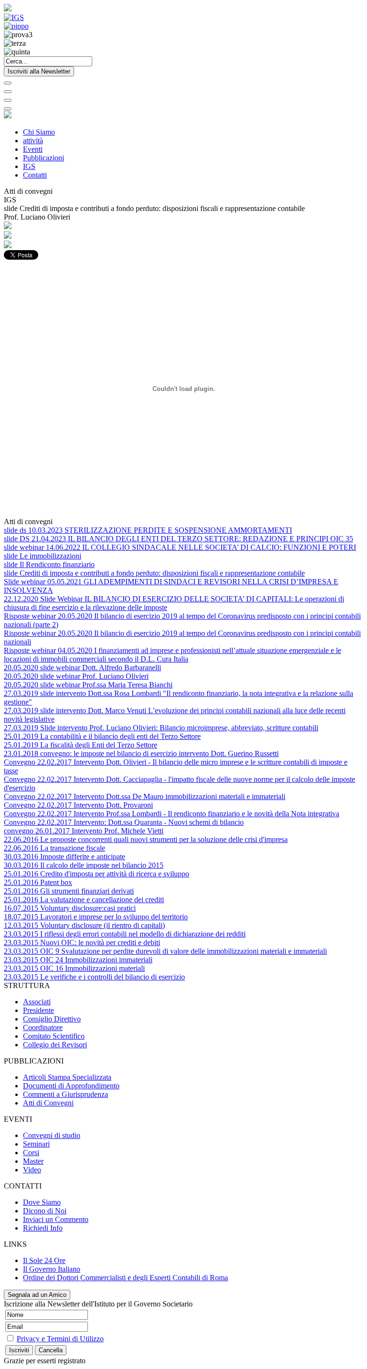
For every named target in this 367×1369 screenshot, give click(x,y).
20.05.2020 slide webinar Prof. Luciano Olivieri (76, 676)
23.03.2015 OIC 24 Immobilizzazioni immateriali (78, 960)
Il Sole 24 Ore (44, 1260)
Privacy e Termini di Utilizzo (60, 1339)
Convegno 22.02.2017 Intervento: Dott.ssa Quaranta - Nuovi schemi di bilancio (124, 822)
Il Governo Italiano (51, 1269)
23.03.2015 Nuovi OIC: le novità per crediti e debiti (82, 942)
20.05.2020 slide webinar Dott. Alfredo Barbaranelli (82, 667)
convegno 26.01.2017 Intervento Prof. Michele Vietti (83, 831)
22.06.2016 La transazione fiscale (54, 848)
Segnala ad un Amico (37, 1294)
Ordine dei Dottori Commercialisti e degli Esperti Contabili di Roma (125, 1278)
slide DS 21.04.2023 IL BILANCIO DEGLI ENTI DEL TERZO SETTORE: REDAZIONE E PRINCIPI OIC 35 (178, 539)
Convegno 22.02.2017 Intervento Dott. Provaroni (78, 805)
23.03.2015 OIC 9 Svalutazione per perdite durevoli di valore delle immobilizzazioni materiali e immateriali (165, 951)
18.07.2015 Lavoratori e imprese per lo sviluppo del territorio (96, 917)
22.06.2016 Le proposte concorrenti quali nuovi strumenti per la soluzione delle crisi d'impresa (146, 839)
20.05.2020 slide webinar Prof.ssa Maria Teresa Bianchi (88, 685)
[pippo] (16, 26)
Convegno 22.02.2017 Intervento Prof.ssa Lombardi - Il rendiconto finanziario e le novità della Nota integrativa (171, 814)
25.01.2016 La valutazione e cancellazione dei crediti (84, 899)
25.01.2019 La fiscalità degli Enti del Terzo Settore (80, 745)
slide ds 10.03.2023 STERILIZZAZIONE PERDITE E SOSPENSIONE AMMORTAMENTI (148, 530)
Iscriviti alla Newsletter (39, 71)
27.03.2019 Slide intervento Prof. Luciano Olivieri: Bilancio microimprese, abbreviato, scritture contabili (161, 728)
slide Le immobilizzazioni (42, 556)
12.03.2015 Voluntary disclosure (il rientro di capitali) (84, 925)
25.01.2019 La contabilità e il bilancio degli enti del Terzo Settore (102, 736)
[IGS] (14, 17)
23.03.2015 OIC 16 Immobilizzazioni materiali (74, 968)
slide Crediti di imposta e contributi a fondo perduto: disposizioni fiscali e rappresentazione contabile (154, 573)
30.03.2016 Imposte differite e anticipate (64, 857)
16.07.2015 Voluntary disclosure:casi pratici (70, 908)
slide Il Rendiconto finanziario (49, 564)
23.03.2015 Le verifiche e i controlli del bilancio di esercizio (94, 977)
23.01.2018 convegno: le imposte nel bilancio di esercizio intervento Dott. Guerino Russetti (141, 753)
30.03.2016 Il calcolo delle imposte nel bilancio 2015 (83, 865)
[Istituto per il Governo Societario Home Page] (7, 9)
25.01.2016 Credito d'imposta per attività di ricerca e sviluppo (96, 874)
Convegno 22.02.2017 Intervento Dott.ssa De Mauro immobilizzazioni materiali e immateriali (144, 796)
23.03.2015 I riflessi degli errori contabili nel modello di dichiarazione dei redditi (125, 934)
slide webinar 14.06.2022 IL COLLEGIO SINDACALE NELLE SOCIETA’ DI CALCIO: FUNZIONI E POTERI (180, 547)
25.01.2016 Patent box (38, 882)
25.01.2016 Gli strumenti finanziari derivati (69, 891)
